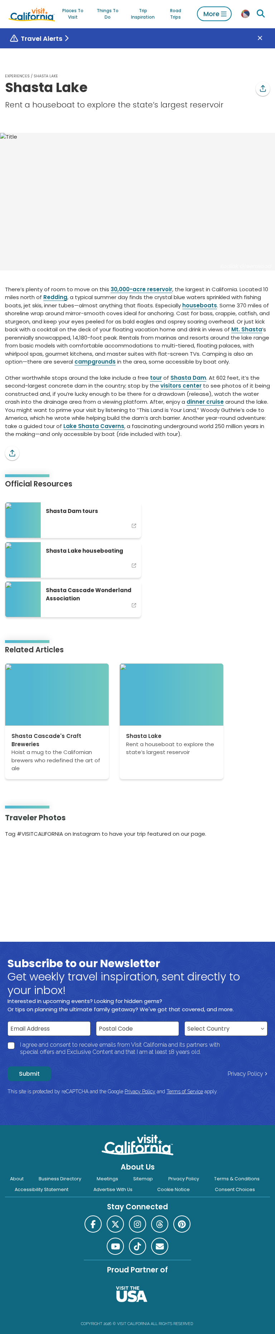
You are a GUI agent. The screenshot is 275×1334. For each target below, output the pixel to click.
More (211, 13)
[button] (263, 89)
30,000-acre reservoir (141, 289)
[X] (115, 1224)
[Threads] (159, 1224)
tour (156, 378)
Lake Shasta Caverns (93, 426)
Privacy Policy (245, 1073)
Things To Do (108, 14)
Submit (29, 1074)
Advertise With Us (112, 1189)
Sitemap (143, 1179)
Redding (55, 297)
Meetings (107, 1179)
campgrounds (95, 361)
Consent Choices (235, 1189)
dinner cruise (205, 402)
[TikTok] (137, 1246)
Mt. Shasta (246, 329)
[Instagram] (16, 856)
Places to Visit (72, 14)
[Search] (260, 14)
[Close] (265, 38)
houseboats (199, 305)
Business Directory (60, 1179)
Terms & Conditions (237, 1179)
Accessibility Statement (41, 1189)
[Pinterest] (26, 856)
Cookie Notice (173, 1189)
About (17, 1179)
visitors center (181, 385)
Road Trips (175, 14)
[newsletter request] (159, 1246)
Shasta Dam (188, 378)
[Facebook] (93, 1224)
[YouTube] (35, 856)
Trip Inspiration (143, 14)
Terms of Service (185, 1091)
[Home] (32, 14)
